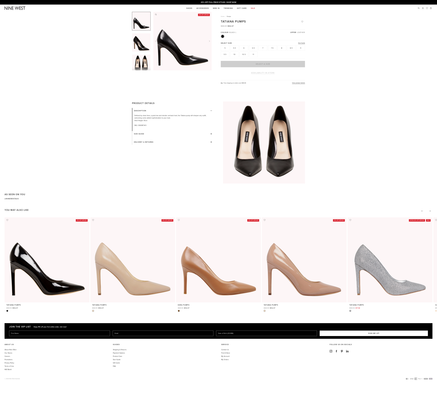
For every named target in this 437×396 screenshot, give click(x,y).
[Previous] (155, 41)
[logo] (15, 8)
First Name (15, 330)
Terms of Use (9, 366)
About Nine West (10, 350)
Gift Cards (116, 363)
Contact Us (225, 350)
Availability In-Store (263, 73)
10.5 (244, 54)
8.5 (291, 48)
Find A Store (225, 353)
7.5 (272, 48)
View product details (298, 83)
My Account (225, 356)
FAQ (114, 366)
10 (234, 54)
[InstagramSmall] (331, 351)
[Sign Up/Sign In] (423, 8)
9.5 (225, 54)
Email (116, 330)
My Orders (225, 360)
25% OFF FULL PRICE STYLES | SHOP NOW (221, 2)
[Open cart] (431, 8)
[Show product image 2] (141, 64)
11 (253, 54)
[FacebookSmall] (336, 351)
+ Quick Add (47, 298)
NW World (8, 369)
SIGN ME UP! (373, 333)
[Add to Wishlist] (302, 21)
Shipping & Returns (120, 350)
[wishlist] (427, 8)
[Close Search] (418, 8)
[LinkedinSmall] (347, 351)
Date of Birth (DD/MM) (225, 330)
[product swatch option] (222, 36)
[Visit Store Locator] (423, 8)
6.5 (253, 48)
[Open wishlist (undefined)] (427, 8)
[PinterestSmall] (342, 351)
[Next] (209, 41)
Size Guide (301, 43)
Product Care (117, 356)
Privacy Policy (9, 363)
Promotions (9, 360)
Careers (7, 356)
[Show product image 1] (141, 42)
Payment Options (119, 353)
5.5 (234, 48)
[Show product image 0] (141, 21)
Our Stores (8, 353)
